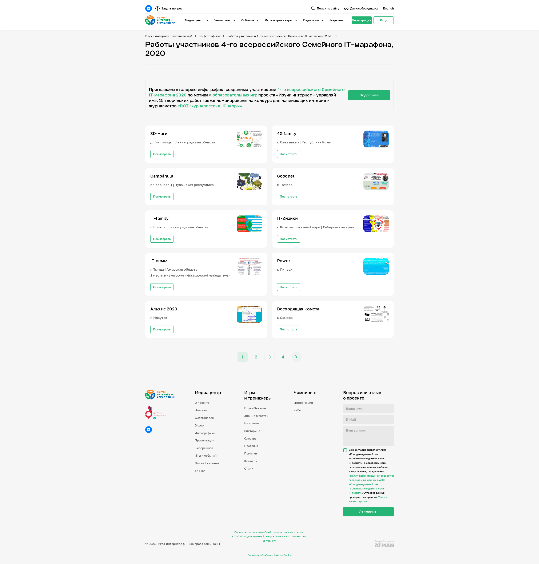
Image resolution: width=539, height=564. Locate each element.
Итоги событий (206, 455)
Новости (201, 410)
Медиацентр (194, 20)
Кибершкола (204, 448)
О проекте (202, 402)
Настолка (251, 446)
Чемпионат (222, 20)
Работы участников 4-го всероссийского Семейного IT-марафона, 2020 (279, 36)
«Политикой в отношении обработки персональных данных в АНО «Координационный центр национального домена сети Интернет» (371, 484)
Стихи (248, 468)
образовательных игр (234, 94)
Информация (303, 402)
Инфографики (209, 36)
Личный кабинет (207, 463)
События (247, 20)
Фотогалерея (204, 418)
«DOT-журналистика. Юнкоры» (209, 105)
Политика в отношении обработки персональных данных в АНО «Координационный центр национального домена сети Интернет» (269, 536)
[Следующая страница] (296, 357)
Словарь (250, 438)
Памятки (250, 453)
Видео (199, 425)
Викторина (252, 431)
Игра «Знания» (255, 408)
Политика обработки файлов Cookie (269, 555)
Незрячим (335, 20)
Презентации (205, 440)
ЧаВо (297, 410)
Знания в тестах (256, 415)
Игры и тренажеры (278, 20)
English (388, 8)
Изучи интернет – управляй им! (168, 36)
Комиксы (250, 461)
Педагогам (311, 20)
